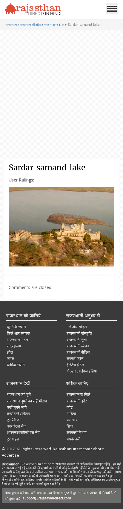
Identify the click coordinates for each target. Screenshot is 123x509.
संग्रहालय (14, 346)
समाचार (72, 419)
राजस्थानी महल (17, 339)
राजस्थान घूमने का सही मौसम (27, 401)
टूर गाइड (13, 439)
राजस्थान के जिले (78, 394)
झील (10, 352)
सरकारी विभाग (77, 432)
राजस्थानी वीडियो (78, 352)
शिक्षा (70, 426)
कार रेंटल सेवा (16, 426)
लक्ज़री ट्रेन (75, 358)
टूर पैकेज (13, 419)
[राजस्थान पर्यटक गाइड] (33, 9)
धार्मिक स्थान (15, 364)
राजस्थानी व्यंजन (78, 346)
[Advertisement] (61, 94)
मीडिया (71, 413)
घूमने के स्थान (16, 326)
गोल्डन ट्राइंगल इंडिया (82, 371)
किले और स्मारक (18, 333)
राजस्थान (11, 24)
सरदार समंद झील (54, 24)
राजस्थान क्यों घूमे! (19, 394)
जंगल (10, 358)
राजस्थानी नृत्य (77, 339)
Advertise (10, 455)
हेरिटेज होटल (75, 364)
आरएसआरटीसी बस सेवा (23, 432)
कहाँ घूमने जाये (17, 407)
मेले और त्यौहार (77, 326)
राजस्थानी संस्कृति (79, 333)
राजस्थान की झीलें (30, 24)
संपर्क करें (73, 439)
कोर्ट (70, 407)
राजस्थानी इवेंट (77, 401)
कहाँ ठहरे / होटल (18, 413)
